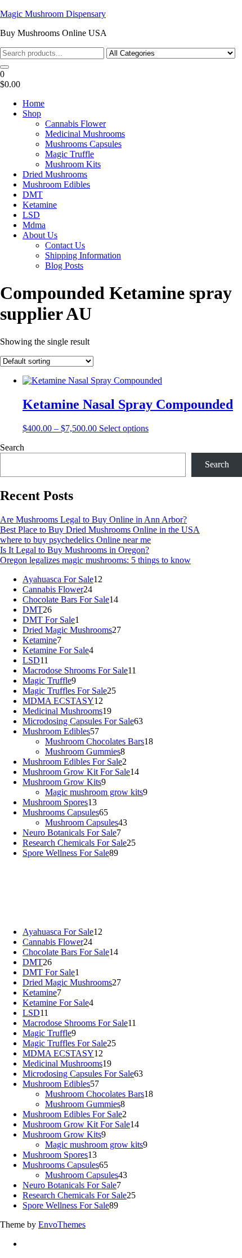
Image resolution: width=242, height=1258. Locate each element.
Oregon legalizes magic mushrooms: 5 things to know (95, 560)
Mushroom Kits (73, 164)
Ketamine (40, 204)
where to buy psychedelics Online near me (75, 540)
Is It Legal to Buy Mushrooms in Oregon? (74, 550)
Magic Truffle (69, 154)
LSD (31, 215)
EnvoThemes (62, 1224)
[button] (121, 79)
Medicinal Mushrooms (85, 134)
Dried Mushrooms (55, 174)
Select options (124, 428)
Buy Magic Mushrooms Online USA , (68, 872)
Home (33, 103)
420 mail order (132, 882)
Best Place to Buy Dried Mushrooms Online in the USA (100, 529)
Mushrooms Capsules (83, 144)
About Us (40, 235)
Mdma (34, 225)
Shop (32, 113)
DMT (33, 194)
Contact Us (65, 245)
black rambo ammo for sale (128, 902)
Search (12, 447)
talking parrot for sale (37, 902)
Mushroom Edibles (56, 184)
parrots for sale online (64, 892)
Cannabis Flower (75, 123)
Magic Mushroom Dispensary (53, 14)
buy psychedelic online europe (160, 892)
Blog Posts (64, 265)
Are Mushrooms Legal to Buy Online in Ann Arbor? (93, 519)
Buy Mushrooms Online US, (187, 872)
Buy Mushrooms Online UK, (53, 882)
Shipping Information (83, 255)
